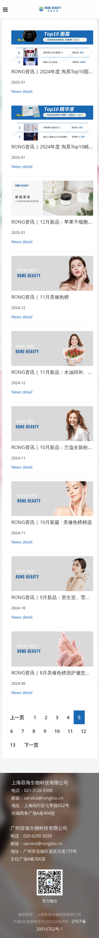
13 (12, 745)
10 (57, 731)
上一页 (17, 717)
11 (70, 731)
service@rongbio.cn (43, 798)
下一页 (31, 745)
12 (83, 731)
